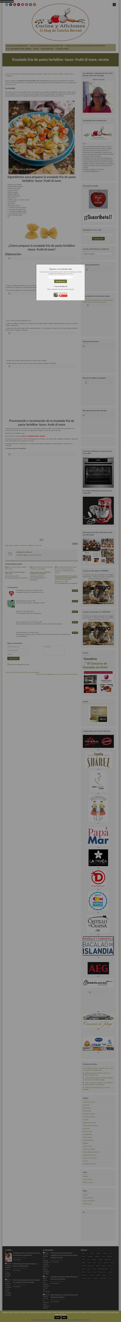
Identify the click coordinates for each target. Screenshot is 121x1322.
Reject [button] (64, 1317)
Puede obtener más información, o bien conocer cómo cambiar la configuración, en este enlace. (60, 1320)
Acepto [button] (57, 1317)
